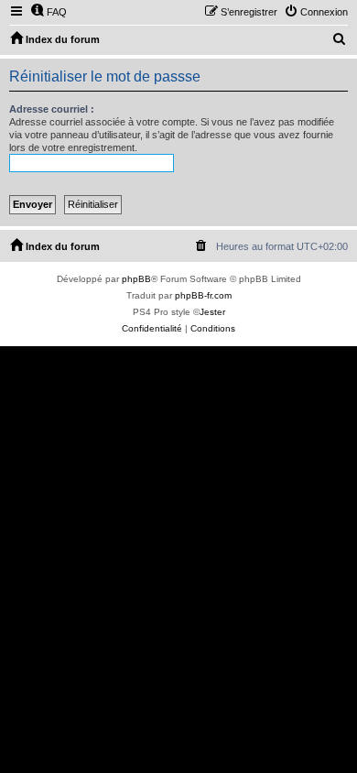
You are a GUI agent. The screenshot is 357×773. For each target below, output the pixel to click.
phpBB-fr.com (203, 295)
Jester (212, 312)
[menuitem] (48, 12)
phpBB (136, 279)
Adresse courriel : (51, 108)
